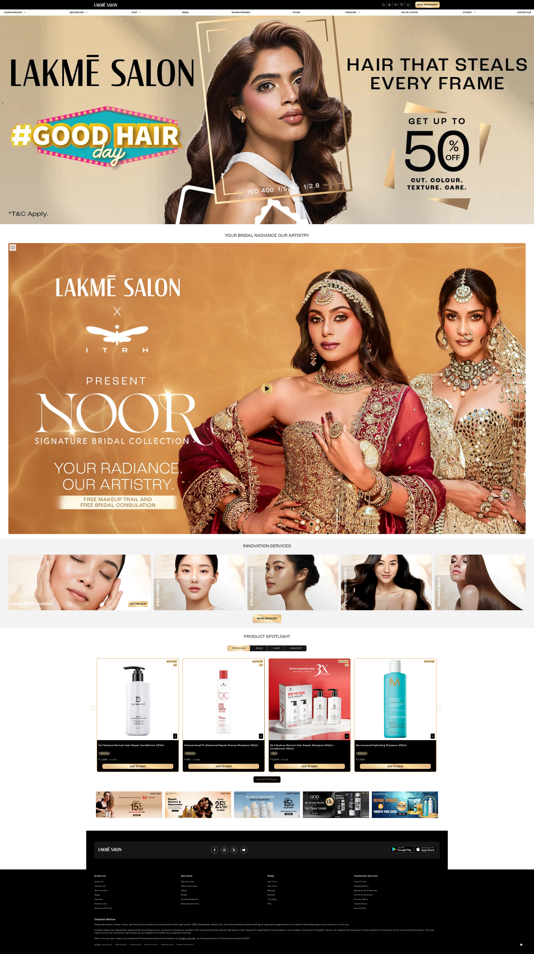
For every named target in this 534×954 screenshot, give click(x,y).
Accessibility (360, 908)
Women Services (13, 12)
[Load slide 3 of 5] (267, 221)
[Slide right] (439, 708)
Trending (238, 648)
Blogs (97, 895)
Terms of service (151, 945)
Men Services (77, 12)
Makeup (296, 648)
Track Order (360, 882)
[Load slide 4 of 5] (271, 221)
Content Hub (101, 904)
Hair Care (272, 882)
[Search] (383, 5)
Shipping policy (167, 945)
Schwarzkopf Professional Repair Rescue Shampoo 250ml (221, 745)
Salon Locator (101, 891)
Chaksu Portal (187, 938)
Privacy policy (136, 945)
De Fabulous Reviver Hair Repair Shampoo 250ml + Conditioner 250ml (302, 747)
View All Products (267, 779)
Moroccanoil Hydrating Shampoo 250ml (381, 745)
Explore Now (138, 604)
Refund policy (121, 945)
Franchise (350, 12)
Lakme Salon (107, 945)
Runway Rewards (189, 899)
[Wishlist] (402, 5)
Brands (271, 895)
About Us (99, 882)
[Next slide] (531, 103)
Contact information (185, 945)
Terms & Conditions (363, 895)
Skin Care (272, 886)
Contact (467, 12)
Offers (184, 891)
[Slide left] (93, 708)
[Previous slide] (2, 103)
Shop (134, 12)
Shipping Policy (361, 886)
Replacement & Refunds (365, 891)
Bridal (184, 895)
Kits (269, 904)
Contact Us (100, 886)
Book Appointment (427, 5)
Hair (276, 648)
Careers (99, 899)
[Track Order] (396, 5)
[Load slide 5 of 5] (275, 221)
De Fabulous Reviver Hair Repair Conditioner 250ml (131, 745)
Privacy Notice (361, 899)
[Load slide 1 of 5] (259, 221)
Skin (259, 648)
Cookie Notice (360, 904)
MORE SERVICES (267, 618)
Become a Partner (103, 908)
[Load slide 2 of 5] (263, 221)
